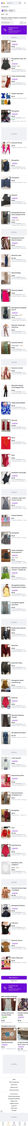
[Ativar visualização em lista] (21, 22)
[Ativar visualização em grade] (25, 22)
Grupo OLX (14, 1105)
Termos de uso (14, 1094)
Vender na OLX (14, 1087)
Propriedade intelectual (14, 1098)
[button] (14, 3)
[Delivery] (4, 30)
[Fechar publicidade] (1, 1111)
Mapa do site (14, 1101)
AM (6, 14)
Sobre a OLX (14, 1084)
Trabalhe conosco (14, 1103)
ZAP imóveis (14, 1108)
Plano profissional (14, 1090)
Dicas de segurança (14, 1082)
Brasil (2, 14)
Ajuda (14, 1079)
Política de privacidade (14, 1096)
